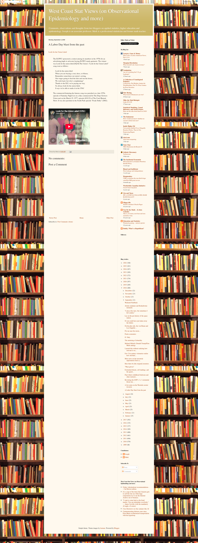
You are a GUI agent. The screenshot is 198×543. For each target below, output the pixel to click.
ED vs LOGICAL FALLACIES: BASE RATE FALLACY (135, 196)
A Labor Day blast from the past (135, 390)
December (128, 290)
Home (82, 218)
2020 (125, 281)
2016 (125, 423)
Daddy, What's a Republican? (133, 228)
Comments (127, 471)
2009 (125, 445)
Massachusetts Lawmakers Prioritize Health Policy (134, 162)
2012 (125, 435)
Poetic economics (130, 334)
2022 (125, 275)
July (126, 397)
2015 (125, 426)
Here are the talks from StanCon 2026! (135, 111)
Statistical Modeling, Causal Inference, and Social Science (133, 108)
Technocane (127, 154)
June (127, 400)
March (127, 409)
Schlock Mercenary (129, 152)
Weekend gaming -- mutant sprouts (134, 223)
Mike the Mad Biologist (131, 100)
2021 (125, 278)
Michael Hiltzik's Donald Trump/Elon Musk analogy (137, 344)
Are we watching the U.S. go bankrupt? (132, 73)
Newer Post (53, 218)
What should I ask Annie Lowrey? (133, 65)
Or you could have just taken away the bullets (136, 322)
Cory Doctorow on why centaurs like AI (136, 509)
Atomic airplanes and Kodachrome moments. (136, 307)
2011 (125, 438)
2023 (125, 272)
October (128, 297)
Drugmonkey (127, 176)
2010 (125, 441)
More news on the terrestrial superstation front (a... (134, 360)
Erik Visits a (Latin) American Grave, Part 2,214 (134, 56)
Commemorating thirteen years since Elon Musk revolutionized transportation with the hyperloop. (136, 513)
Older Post (109, 218)
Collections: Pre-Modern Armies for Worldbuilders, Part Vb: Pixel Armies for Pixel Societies (134, 85)
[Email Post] (70, 152)
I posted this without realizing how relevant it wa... (136, 349)
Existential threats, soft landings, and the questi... (137, 371)
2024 (125, 269)
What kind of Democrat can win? (133, 95)
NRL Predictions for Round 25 (132, 147)
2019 (125, 285)
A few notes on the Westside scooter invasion (136, 386)
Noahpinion (127, 70)
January (128, 416)
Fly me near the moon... (132, 331)
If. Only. (127, 337)
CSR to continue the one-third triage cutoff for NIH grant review (134, 179)
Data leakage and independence (133, 171)
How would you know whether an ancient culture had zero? (133, 120)
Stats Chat (127, 145)
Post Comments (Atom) (65, 222)
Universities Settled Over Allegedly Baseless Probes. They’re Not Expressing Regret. (134, 130)
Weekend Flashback (131, 302)
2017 (125, 420)
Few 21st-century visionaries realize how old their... (136, 354)
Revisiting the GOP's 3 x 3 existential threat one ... (137, 381)
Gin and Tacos (128, 193)
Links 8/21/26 (127, 102)
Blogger (116, 528)
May (127, 403)
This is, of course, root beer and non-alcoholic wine (134, 214)
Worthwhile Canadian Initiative (134, 185)
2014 (125, 429)
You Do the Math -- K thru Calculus (132, 211)
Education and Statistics (131, 221)
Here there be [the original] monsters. (137, 364)
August (127, 394)
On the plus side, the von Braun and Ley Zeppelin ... (136, 327)
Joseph (127, 454)
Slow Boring (127, 92)
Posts (125, 467)
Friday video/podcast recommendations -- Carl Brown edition (136, 488)
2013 (125, 432)
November (128, 294)
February (128, 413)
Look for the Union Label (58, 52)
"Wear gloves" (129, 367)
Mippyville (127, 202)
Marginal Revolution (130, 63)
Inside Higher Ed (129, 126)
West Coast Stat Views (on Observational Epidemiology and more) (94, 14)
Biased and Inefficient (130, 169)
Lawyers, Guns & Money (131, 53)
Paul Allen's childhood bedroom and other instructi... (136, 376)
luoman (102, 528)
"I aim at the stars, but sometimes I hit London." (136, 312)
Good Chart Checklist (130, 188)
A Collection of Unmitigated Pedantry (133, 80)
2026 (125, 263)
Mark (127, 457)
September (129, 300)
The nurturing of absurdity (133, 340)
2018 (125, 288)
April (127, 406)
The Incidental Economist (132, 159)
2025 (125, 266)
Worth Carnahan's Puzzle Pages (133, 204)
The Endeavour (128, 117)
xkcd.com (126, 137)
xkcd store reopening (129, 139)
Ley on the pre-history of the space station (136, 317)
